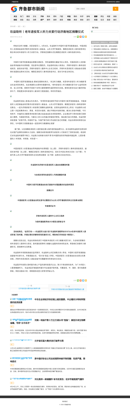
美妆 (81, 20)
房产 (42, 20)
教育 (28, 16)
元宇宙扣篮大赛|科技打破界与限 (29, 288)
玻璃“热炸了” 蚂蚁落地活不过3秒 (104, 85)
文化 (34, 16)
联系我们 (65, 401)
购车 (48, 16)
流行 (88, 20)
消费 (34, 20)
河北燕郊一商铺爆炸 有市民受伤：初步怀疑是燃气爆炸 (59, 379)
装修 (55, 20)
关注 (15, 16)
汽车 (42, 16)
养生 (102, 16)
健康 (95, 16)
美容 (75, 20)
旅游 (108, 20)
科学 (81, 16)
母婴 (108, 16)
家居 (61, 20)
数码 (75, 16)
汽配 (61, 16)
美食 (115, 16)
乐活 (95, 20)
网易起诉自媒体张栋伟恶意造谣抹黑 (105, 52)
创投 (21, 20)
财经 (15, 20)
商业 (28, 20)
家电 (88, 16)
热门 (21, 16)
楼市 (48, 20)
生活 (102, 20)
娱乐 (115, 20)
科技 (69, 16)
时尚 (69, 20)
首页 (19, 26)
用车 (55, 16)
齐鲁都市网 (15, 2)
